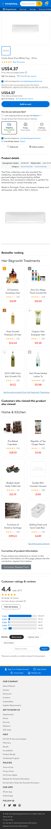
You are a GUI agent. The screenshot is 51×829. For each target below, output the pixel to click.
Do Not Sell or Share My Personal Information (21, 782)
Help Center (42, 669)
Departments (11, 9)
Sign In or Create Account (18, 669)
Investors (6, 697)
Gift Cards (7, 729)
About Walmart (9, 686)
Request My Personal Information (16, 778)
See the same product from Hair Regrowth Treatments (26, 392)
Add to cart (25, 104)
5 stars (4, 616)
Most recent (16, 637)
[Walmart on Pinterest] (19, 805)
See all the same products (39, 543)
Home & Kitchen (41, 166)
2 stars (4, 625)
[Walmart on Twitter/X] (9, 805)
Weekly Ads (36, 673)
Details (22, 141)
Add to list (14, 146)
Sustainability (8, 701)
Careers (6, 690)
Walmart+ (7, 726)
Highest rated (33, 637)
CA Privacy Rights (10, 775)
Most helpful (9, 642)
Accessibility (8, 750)
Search (44, 648)
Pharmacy (7, 742)
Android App (8, 795)
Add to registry (38, 146)
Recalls (5, 746)
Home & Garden (27, 166)
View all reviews (11, 606)
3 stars (4, 622)
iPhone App (7, 791)
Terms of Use (8, 767)
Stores (5, 718)
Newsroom (7, 693)
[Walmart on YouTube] (14, 805)
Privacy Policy (8, 771)
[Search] (39, 3)
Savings (33, 9)
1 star (5, 628)
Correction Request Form (16, 566)
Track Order (18, 673)
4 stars (4, 619)
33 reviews (20, 62)
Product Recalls (9, 754)
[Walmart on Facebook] (4, 805)
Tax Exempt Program (11, 758)
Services (23, 9)
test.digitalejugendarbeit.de (31, 81)
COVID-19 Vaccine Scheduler (14, 739)
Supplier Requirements (12, 705)
